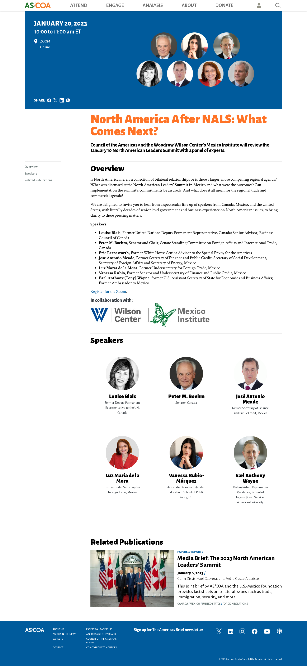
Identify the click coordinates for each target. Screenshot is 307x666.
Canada (182, 603)
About (189, 5)
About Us (58, 629)
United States (211, 603)
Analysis (153, 5)
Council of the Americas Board (101, 641)
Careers (58, 639)
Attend (78, 5)
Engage (115, 5)
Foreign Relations (235, 603)
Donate (224, 5)
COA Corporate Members (101, 647)
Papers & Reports (190, 551)
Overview (31, 166)
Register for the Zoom (108, 291)
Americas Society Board (101, 634)
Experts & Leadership (99, 629)
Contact (58, 647)
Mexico (195, 603)
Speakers (31, 173)
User (259, 5)
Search (278, 5)
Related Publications (38, 180)
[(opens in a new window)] (219, 631)
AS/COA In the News (64, 634)
